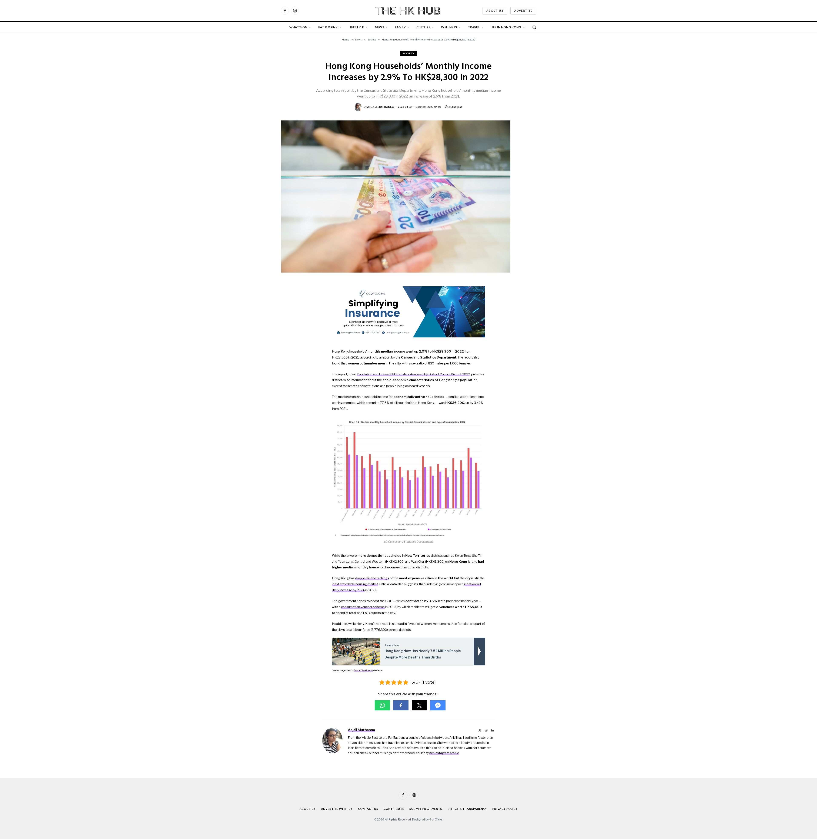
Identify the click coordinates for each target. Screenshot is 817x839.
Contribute (394, 808)
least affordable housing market (355, 584)
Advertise (523, 10)
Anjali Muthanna (380, 106)
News (379, 27)
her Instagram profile (444, 753)
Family (400, 27)
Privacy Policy (504, 808)
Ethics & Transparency (467, 808)
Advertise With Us (337, 808)
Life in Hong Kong (505, 27)
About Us (494, 10)
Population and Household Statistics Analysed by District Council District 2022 (413, 374)
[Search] (534, 27)
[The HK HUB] (408, 10)
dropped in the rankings (372, 578)
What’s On (298, 27)
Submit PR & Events (425, 808)
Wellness (449, 27)
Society (408, 53)
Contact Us (368, 808)
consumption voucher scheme (363, 607)
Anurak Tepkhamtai (363, 670)
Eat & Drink (328, 27)
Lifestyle (356, 27)
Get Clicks (436, 819)
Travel (474, 27)
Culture (423, 27)
